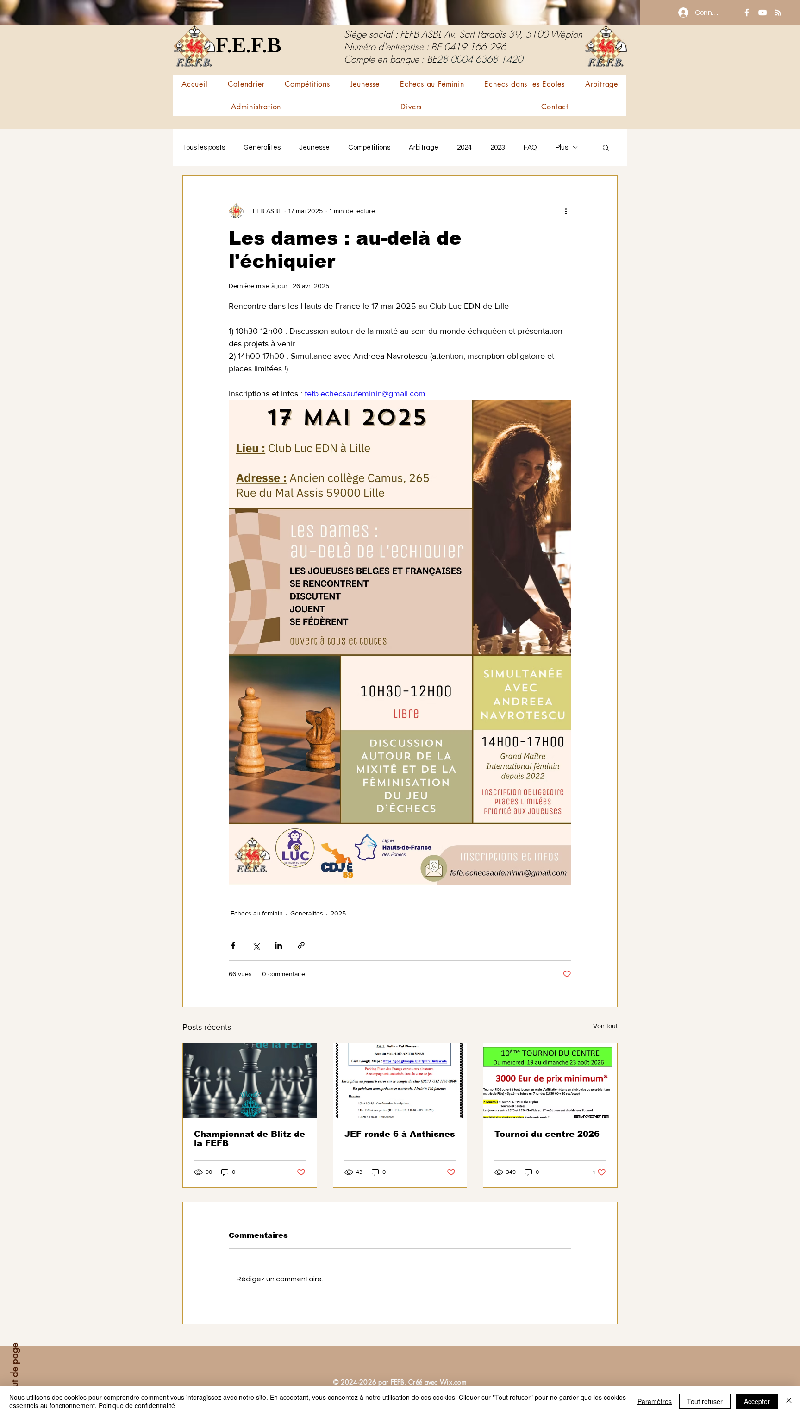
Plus (562, 147)
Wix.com (453, 1382)
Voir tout (605, 1025)
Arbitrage (423, 147)
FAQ (530, 147)
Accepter (757, 1401)
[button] (307, 84)
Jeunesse (314, 147)
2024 (464, 147)
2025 (338, 913)
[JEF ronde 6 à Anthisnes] (400, 1080)
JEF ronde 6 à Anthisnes (399, 1134)
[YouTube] (762, 12)
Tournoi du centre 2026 (547, 1134)
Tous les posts (203, 147)
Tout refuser (705, 1401)
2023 (497, 147)
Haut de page (14, 1371)
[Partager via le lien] (301, 945)
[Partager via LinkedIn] (278, 945)
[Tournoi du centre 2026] (550, 1080)
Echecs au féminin (257, 913)
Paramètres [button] (655, 1401)
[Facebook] (747, 12)
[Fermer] (788, 1401)
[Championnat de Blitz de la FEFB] (250, 1080)
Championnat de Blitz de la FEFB (249, 1138)
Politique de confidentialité (137, 1405)
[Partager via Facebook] (233, 945)
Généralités (262, 147)
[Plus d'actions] (565, 210)
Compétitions (369, 147)
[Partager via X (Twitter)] (255, 945)
